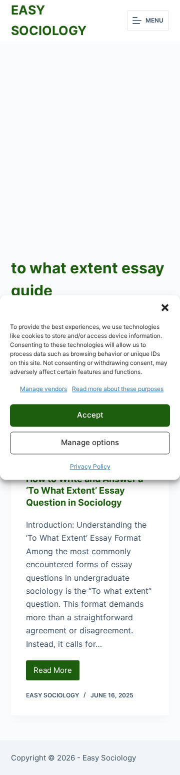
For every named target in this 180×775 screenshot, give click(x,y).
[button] (165, 307)
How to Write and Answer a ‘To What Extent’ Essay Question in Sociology (84, 491)
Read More (57, 672)
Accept (90, 415)
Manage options (90, 443)
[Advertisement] (90, 137)
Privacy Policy (90, 466)
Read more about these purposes (118, 389)
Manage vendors (43, 389)
